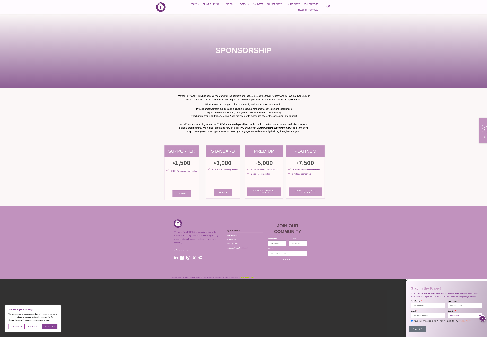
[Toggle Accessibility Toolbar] (483, 318)
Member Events (310, 4)
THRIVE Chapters (211, 4)
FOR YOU (229, 4)
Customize (16, 326)
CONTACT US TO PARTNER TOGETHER (264, 191)
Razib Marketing (248, 277)
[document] (243, 308)
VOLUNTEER (258, 4)
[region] (33, 318)
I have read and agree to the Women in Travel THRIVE (442, 321)
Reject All (33, 326)
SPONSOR (182, 194)
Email (270, 249)
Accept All (50, 326)
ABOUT (194, 4)
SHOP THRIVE (294, 4)
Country (451, 311)
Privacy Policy (465, 321)
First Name (272, 238)
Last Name (293, 238)
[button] (446, 280)
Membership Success (308, 10)
